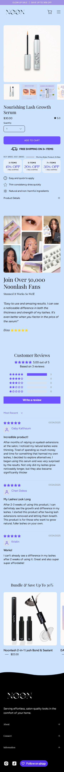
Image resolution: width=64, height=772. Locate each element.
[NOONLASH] (15, 12)
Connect (8, 735)
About (6, 724)
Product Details (12, 198)
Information (9, 747)
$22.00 (15, 654)
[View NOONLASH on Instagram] (6, 763)
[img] (57, 118)
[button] (16, 374)
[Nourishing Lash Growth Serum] (12, 92)
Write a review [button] (32, 400)
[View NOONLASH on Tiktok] (14, 763)
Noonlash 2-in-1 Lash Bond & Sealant (28, 650)
